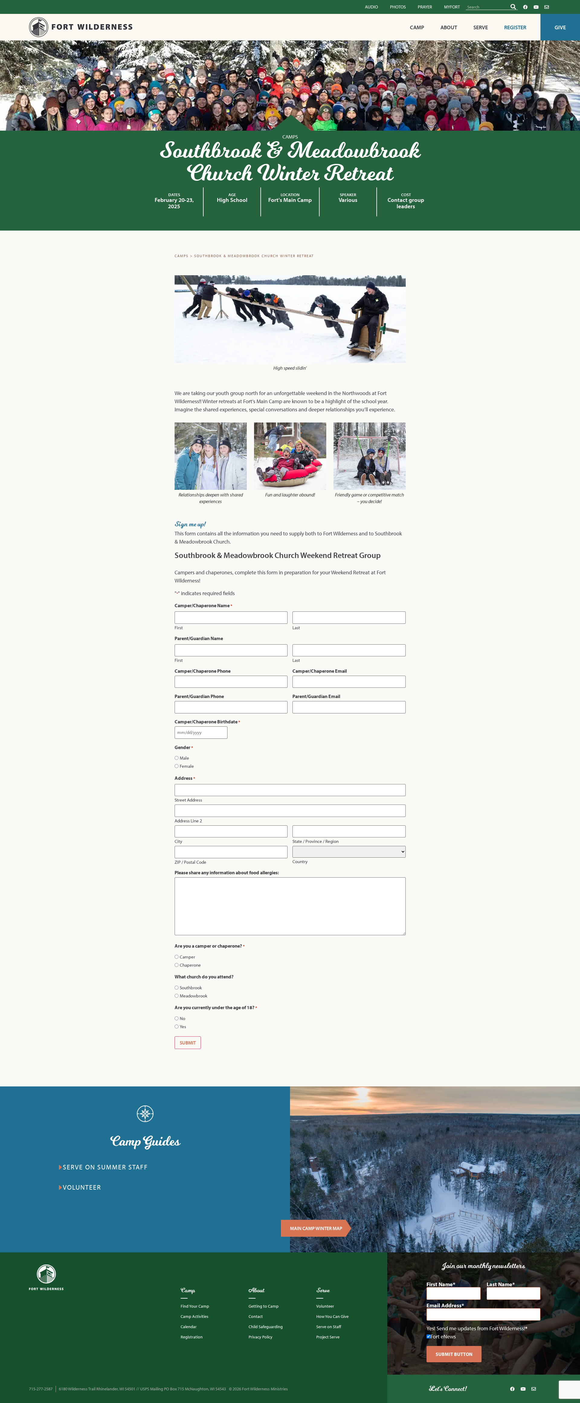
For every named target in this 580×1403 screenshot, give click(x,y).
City (178, 840)
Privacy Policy (260, 1337)
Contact (256, 1316)
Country (300, 861)
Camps (290, 136)
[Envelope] (546, 6)
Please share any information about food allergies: (227, 872)
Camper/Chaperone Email (319, 670)
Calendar (189, 1326)
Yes (183, 1026)
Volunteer (325, 1306)
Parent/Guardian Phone (199, 696)
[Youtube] (535, 6)
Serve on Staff (328, 1326)
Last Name (499, 1284)
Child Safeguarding (266, 1326)
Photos (398, 7)
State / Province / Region (315, 840)
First (179, 627)
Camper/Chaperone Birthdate (207, 721)
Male (184, 758)
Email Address (444, 1305)
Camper (187, 957)
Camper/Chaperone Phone (202, 670)
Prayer (425, 7)
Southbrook (191, 987)
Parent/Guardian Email (316, 696)
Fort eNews (443, 1336)
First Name (440, 1284)
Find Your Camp (195, 1306)
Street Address (188, 799)
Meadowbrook (193, 995)
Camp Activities (194, 1316)
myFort (452, 7)
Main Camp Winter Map (316, 1228)
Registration (192, 1337)
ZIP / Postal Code (190, 861)
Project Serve (328, 1337)
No (182, 1018)
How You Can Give (332, 1316)
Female (187, 766)
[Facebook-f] (525, 6)
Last (296, 627)
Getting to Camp (264, 1306)
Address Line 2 (188, 820)
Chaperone (190, 965)
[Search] (513, 7)
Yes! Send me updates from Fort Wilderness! (476, 1328)
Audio (371, 7)
